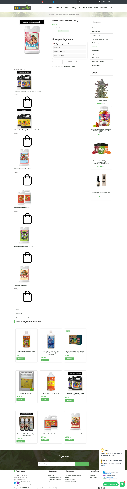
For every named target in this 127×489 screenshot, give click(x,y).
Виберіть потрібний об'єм (62, 44)
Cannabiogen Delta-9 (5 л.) (26, 393)
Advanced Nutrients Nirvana (22, 207)
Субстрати (95, 54)
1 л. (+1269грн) (60, 55)
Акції (49, 481)
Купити (70, 62)
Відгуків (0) (19, 313)
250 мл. (58, 47)
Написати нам (34, 485)
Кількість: (54, 61)
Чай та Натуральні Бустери (100, 39)
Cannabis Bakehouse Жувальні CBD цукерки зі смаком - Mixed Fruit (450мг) (101, 131)
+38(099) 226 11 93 (48, 2)
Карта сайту (93, 477)
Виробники (51, 475)
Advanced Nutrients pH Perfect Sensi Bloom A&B (27, 91)
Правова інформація (71, 481)
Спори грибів (96, 31)
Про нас (67, 477)
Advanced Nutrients (57, 66)
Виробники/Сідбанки (98, 61)
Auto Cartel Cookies (101, 100)
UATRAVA (24, 488)
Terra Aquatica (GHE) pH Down (50, 393)
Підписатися (82, 464)
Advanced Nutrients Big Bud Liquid (23, 246)
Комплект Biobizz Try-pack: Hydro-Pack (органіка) (26, 434)
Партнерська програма (54, 479)
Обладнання (95, 50)
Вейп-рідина (95, 57)
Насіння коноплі (96, 28)
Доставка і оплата (70, 479)
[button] (51, 304)
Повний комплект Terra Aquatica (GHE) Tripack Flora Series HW (75, 352)
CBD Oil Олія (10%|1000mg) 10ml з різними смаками (101, 193)
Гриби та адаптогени (98, 42)
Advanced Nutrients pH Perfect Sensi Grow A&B (27, 130)
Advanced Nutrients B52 (20, 285)
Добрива (72, 66)
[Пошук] (99, 2)
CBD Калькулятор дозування (73, 475)
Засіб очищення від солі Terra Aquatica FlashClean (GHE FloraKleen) (51, 353)
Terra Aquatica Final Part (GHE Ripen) (26, 352)
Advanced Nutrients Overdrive (22, 168)
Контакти (92, 475)
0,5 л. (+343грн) (60, 51)
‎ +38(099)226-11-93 (24, 481)
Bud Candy (67, 66)
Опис (17, 309)
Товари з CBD (96, 35)
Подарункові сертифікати (55, 477)
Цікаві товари (96, 65)
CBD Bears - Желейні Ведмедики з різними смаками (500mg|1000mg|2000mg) (101, 162)
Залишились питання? (22, 318)
